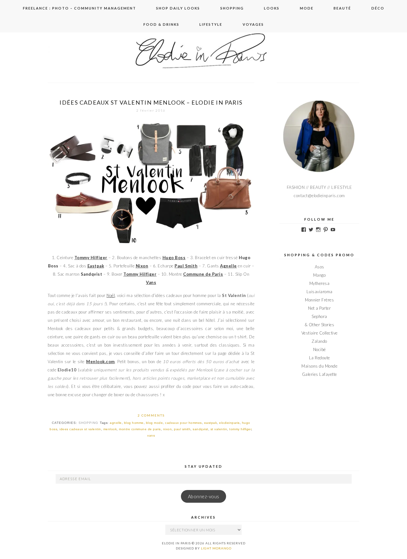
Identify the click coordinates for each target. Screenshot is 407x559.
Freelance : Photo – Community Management (79, 8)
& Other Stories (320, 324)
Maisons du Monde (319, 366)
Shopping (232, 8)
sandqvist (200, 429)
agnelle (116, 422)
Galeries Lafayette (319, 374)
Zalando (319, 341)
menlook (110, 429)
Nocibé (319, 349)
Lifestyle (210, 24)
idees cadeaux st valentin (80, 429)
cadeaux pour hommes (183, 422)
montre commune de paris (140, 429)
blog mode (154, 422)
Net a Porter (319, 308)
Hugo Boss (174, 257)
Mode (307, 8)
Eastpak (95, 265)
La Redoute (319, 357)
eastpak (210, 422)
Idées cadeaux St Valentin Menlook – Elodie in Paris (150, 102)
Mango (319, 275)
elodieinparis (229, 422)
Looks (271, 8)
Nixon (142, 265)
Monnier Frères (319, 299)
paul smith (182, 429)
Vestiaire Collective (319, 332)
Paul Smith (186, 265)
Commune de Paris (203, 274)
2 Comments (151, 415)
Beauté (342, 8)
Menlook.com (100, 361)
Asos (319, 266)
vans (151, 435)
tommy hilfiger (240, 429)
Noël (111, 295)
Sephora (319, 316)
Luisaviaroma (320, 291)
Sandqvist (91, 274)
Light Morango (216, 548)
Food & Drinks (161, 24)
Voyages (253, 24)
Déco (377, 8)
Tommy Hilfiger (139, 274)
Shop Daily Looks (178, 8)
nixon (167, 429)
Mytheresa (319, 283)
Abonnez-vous (203, 496)
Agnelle (228, 265)
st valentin (218, 429)
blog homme (134, 422)
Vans (151, 282)
